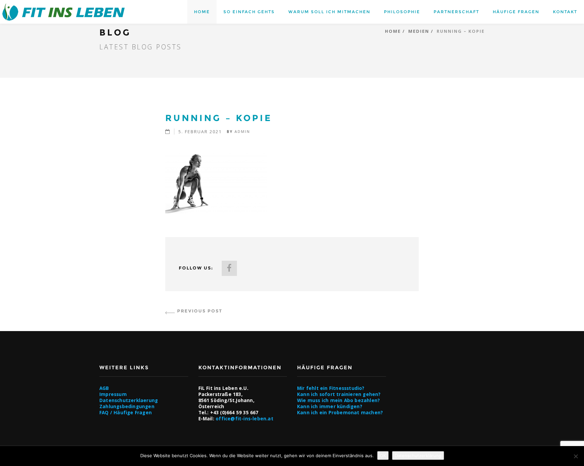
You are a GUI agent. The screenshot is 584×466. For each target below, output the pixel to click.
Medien (418, 31)
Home (202, 11)
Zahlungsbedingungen (126, 406)
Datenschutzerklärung (418, 455)
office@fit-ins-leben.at (244, 419)
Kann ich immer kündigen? (329, 406)
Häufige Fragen (516, 11)
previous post (199, 310)
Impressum (113, 394)
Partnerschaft (456, 11)
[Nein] (575, 456)
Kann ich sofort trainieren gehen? (339, 394)
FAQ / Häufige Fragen (125, 413)
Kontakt (565, 11)
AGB (104, 388)
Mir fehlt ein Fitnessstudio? (331, 388)
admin (242, 131)
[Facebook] (229, 268)
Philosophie (402, 11)
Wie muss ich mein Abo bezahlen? (338, 400)
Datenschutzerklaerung (128, 400)
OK (383, 455)
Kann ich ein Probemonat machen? (340, 413)
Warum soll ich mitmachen (329, 11)
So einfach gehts (249, 11)
